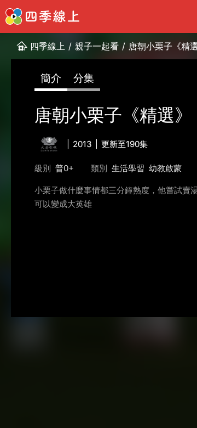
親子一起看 (97, 46)
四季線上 (47, 46)
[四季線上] (42, 16)
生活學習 (128, 168)
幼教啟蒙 (165, 168)
